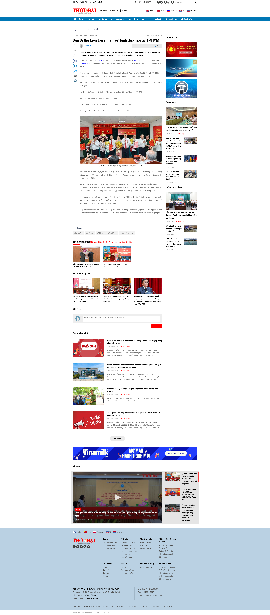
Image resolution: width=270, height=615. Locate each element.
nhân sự (85, 64)
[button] (117, 497)
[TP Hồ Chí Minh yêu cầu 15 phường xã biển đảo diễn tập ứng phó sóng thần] (190, 241)
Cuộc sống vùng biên (167, 570)
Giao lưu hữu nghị (165, 579)
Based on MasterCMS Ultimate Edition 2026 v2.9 (91, 612)
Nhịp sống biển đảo (166, 573)
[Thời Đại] (84, 10)
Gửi (156, 326)
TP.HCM (99, 60)
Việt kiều (91, 19)
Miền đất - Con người (167, 567)
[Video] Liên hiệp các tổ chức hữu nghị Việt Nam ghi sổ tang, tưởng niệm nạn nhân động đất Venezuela (188, 512)
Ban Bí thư (138, 60)
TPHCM (101, 233)
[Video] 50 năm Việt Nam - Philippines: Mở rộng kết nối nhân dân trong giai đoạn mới (189, 479)
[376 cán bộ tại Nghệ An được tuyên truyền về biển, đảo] (190, 228)
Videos (115, 11)
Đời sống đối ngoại (147, 542)
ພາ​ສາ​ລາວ (193, 10)
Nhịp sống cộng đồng (129, 551)
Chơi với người (145, 548)
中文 (163, 10)
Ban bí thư (113, 233)
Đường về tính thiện (166, 551)
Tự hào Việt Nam (127, 545)
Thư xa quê (125, 554)
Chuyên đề (171, 37)
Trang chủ (78, 35)
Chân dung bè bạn (109, 545)
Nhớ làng (106, 573)
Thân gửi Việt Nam (110, 548)
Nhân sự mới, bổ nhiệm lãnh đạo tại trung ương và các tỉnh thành (111, 242)
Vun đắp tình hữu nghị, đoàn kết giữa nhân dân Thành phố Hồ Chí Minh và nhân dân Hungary (173, 143)
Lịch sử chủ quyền (166, 576)
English (152, 11)
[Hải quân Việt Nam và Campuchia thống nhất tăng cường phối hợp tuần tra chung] (181, 201)
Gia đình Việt (146, 19)
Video (78, 509)
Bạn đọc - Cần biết (85, 29)
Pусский (174, 11)
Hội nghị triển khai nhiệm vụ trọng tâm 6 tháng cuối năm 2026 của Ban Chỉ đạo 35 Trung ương (86, 298)
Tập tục (105, 576)
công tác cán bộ (127, 233)
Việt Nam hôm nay (171, 19)
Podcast (106, 11)
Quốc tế (158, 19)
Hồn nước (106, 570)
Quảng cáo (126, 11)
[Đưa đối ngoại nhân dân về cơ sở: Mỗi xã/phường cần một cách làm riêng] (181, 116)
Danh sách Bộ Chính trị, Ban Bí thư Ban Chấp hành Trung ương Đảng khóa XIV (116, 298)
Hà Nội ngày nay (146, 567)
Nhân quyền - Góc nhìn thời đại (127, 19)
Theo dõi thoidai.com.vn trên (142, 46)
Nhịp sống (125, 567)
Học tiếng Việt (126, 557)
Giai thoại (143, 545)
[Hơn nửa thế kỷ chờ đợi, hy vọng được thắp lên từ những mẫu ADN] (88, 396)
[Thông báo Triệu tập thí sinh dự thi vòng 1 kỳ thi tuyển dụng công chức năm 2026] (88, 420)
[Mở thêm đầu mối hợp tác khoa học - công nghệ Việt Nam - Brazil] (190, 174)
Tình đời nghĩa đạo (166, 545)
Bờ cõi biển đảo (186, 19)
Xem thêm (117, 438)
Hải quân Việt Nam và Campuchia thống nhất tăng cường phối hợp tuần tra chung (181, 215)
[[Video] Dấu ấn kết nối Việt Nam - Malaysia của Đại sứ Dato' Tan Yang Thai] (172, 492)
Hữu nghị (81, 19)
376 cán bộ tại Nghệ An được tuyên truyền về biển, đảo (174, 228)
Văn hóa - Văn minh (128, 570)
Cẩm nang (163, 557)
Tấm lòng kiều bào (128, 542)
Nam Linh (88, 45)
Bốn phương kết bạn (110, 542)
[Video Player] (117, 497)
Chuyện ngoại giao (105, 19)
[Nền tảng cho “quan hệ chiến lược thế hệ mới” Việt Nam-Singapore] (190, 158)
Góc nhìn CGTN (127, 573)
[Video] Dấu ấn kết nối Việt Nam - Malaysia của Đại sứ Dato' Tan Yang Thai (189, 494)
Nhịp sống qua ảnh (166, 554)
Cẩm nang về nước (128, 548)
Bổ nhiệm (78, 233)
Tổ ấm (105, 567)
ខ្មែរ (184, 10)
